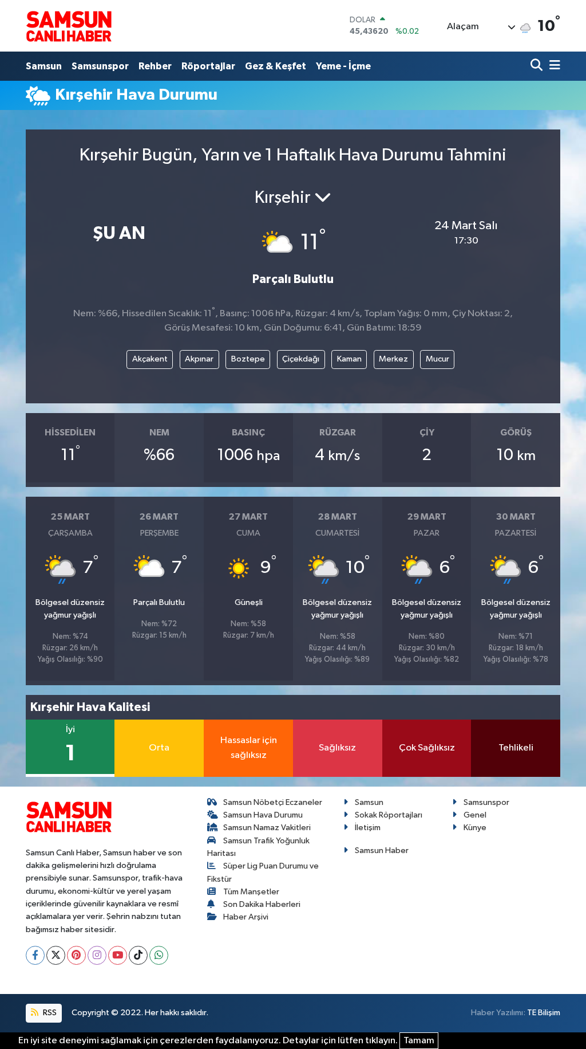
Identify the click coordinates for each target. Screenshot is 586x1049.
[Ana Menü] (553, 66)
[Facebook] (35, 955)
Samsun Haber (382, 850)
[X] (55, 955)
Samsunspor (100, 66)
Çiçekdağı (300, 359)
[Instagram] (97, 955)
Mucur (437, 359)
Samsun (44, 66)
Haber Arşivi (245, 917)
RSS (49, 1012)
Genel (475, 815)
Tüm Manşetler (251, 891)
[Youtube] (117, 955)
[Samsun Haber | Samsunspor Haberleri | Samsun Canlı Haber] (69, 25)
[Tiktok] (138, 955)
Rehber (155, 66)
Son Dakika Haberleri (261, 904)
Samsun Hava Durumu (263, 815)
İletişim (368, 827)
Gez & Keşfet (275, 66)
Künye (475, 827)
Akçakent (150, 359)
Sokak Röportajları (388, 815)
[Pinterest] (76, 955)
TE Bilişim (543, 1012)
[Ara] (537, 66)
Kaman (349, 359)
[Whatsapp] (158, 955)
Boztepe (248, 359)
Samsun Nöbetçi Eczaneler (272, 802)
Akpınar (199, 359)
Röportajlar (208, 66)
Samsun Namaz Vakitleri (267, 827)
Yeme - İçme (343, 66)
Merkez (393, 359)
